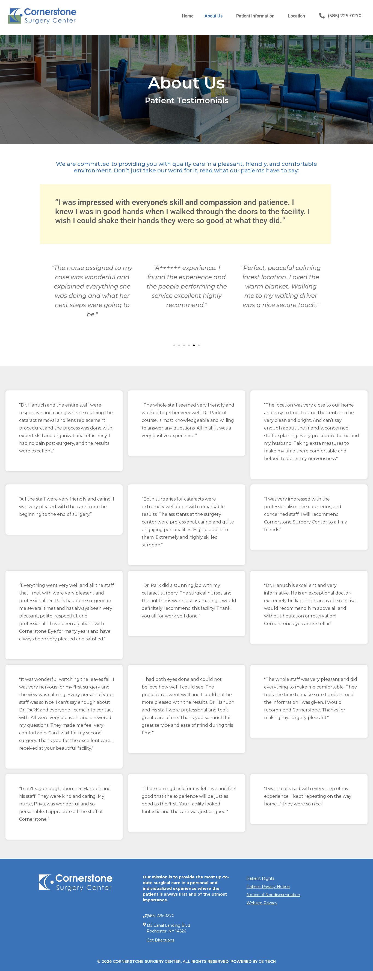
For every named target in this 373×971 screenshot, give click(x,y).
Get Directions (160, 940)
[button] (174, 345)
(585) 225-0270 (345, 15)
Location (296, 16)
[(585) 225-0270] (322, 16)
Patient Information (255, 16)
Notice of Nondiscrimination (273, 894)
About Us (214, 16)
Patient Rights (260, 878)
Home (188, 16)
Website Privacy (262, 903)
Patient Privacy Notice (268, 886)
